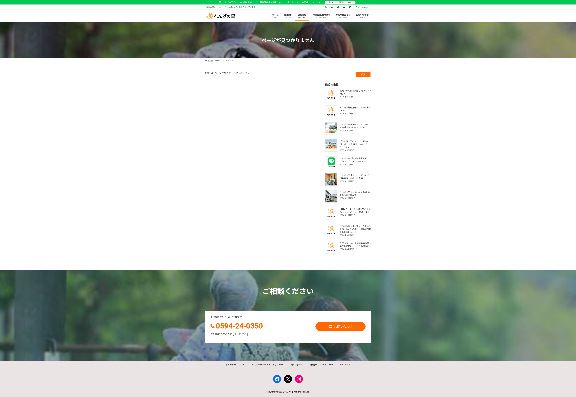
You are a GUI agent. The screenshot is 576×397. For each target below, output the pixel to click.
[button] (340, 326)
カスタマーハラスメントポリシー (267, 364)
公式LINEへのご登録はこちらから (340, 2)
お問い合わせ (296, 364)
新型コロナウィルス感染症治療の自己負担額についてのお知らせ (355, 245)
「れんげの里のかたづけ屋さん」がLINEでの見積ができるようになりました (355, 144)
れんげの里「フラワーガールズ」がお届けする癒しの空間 (355, 177)
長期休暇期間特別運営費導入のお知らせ (355, 92)
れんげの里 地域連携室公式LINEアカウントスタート (353, 160)
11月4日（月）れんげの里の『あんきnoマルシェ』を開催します (355, 211)
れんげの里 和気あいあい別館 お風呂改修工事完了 (355, 194)
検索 (363, 74)
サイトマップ (346, 364)
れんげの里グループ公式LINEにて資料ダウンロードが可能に (354, 126)
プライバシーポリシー (234, 364)
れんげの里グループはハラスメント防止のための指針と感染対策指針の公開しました (355, 229)
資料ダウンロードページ (321, 364)
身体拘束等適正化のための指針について (355, 109)
